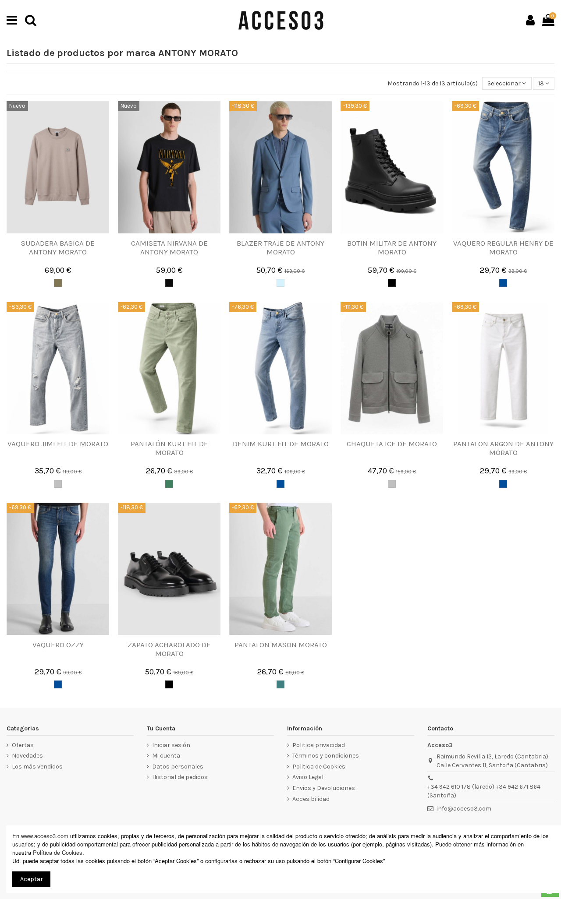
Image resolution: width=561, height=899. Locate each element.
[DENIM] (503, 283)
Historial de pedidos (180, 777)
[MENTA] (280, 684)
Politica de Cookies (318, 766)
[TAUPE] (58, 283)
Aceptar (31, 879)
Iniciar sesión (171, 745)
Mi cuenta (166, 755)
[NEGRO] (392, 283)
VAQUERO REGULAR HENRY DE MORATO (503, 247)
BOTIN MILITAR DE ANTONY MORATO (392, 247)
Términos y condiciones (325, 755)
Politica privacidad (318, 745)
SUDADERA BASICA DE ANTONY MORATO (58, 247)
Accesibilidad (311, 799)
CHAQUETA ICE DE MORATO (392, 443)
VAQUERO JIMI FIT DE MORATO (57, 443)
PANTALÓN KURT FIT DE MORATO (169, 448)
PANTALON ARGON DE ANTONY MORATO (503, 448)
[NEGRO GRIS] (169, 283)
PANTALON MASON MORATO (280, 644)
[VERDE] (169, 484)
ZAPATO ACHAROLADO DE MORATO (169, 649)
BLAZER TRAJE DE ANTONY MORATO (280, 247)
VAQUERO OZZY (58, 644)
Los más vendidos (37, 766)
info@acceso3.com (464, 808)
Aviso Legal (307, 777)
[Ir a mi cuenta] (530, 20)
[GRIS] (58, 484)
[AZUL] (280, 283)
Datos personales (177, 766)
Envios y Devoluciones (323, 788)
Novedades (27, 755)
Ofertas (23, 745)
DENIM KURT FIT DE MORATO (281, 443)
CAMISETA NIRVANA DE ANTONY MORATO (169, 247)
